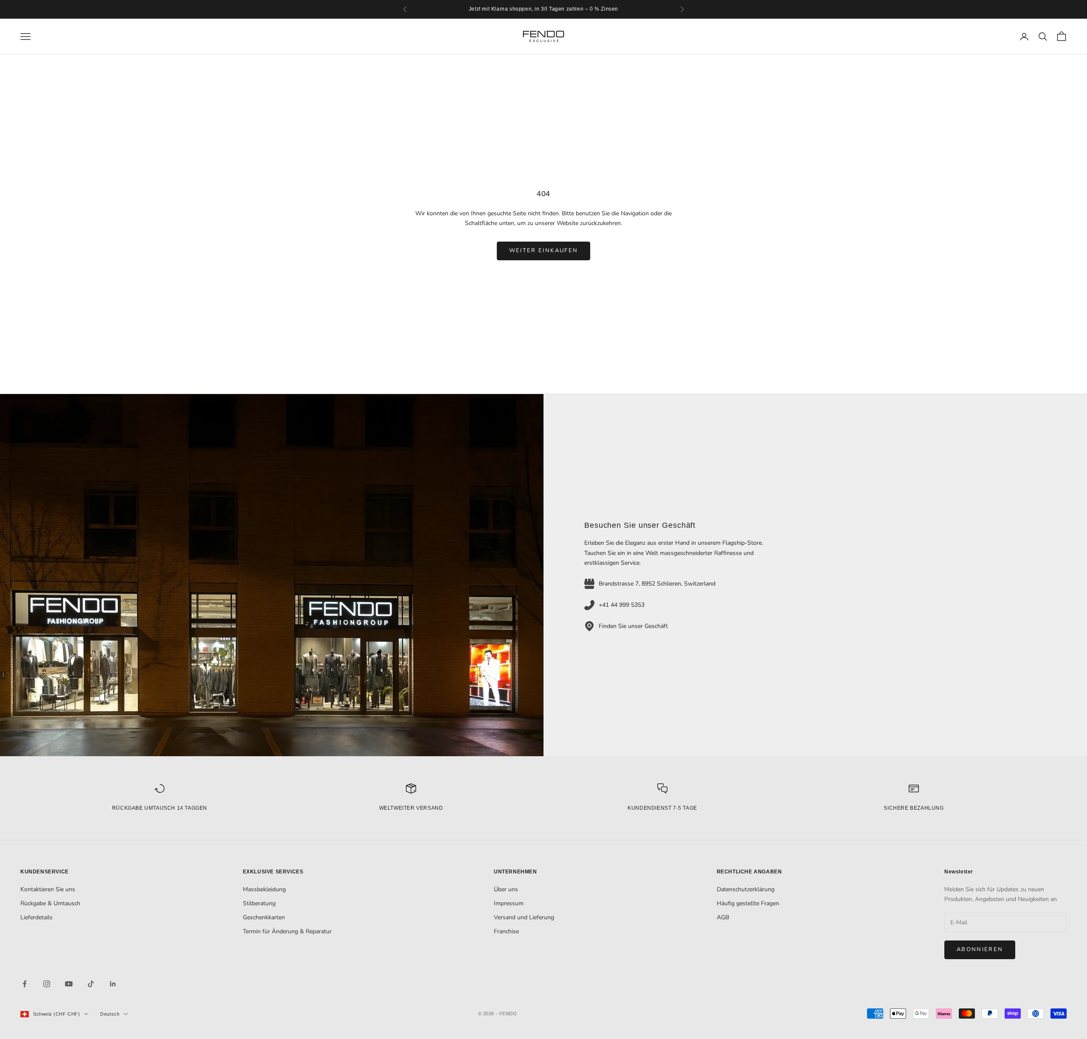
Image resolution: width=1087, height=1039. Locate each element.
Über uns (506, 889)
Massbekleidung (264, 889)
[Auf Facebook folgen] (24, 984)
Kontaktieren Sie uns (47, 889)
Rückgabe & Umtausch (50, 903)
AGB (723, 917)
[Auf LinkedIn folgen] (113, 984)
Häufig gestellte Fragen (748, 903)
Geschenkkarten (264, 917)
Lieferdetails (36, 917)
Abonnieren (980, 949)
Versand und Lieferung (524, 917)
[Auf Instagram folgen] (46, 984)
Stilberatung (259, 903)
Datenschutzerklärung (745, 889)
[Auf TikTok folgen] (91, 984)
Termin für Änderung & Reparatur (287, 931)
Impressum (509, 903)
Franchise (506, 931)
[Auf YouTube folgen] (69, 984)
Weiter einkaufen (543, 250)
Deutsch (109, 1013)
